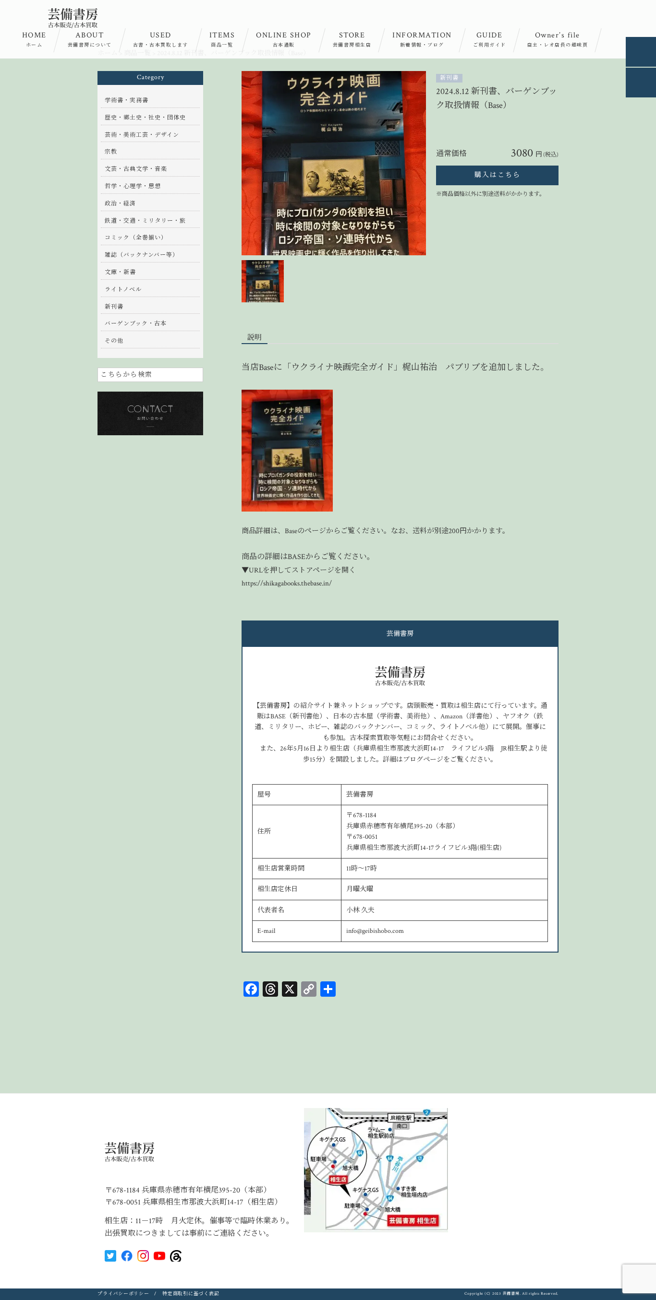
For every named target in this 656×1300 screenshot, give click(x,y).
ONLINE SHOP (284, 39)
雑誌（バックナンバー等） (142, 255)
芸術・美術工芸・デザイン (142, 135)
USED (160, 39)
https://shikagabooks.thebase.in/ (287, 583)
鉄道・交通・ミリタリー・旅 (145, 221)
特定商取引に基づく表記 (190, 1294)
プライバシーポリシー (123, 1294)
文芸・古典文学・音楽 (136, 169)
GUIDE (489, 39)
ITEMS (222, 39)
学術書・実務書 (126, 100)
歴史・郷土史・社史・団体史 (145, 117)
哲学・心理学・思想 (133, 186)
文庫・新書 (120, 272)
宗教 (111, 151)
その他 (114, 341)
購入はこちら (497, 175)
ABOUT (90, 39)
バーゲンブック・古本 (136, 323)
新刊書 (449, 78)
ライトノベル (123, 289)
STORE (352, 39)
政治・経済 (120, 203)
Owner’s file (557, 39)
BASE (296, 557)
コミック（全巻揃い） (136, 237)
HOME (34, 39)
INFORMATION (422, 39)
